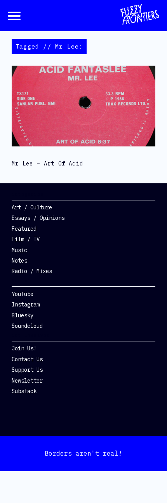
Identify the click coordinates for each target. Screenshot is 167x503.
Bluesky (22, 315)
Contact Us (27, 359)
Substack (24, 391)
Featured (24, 228)
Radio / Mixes (32, 271)
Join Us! (24, 348)
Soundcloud (27, 325)
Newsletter (27, 380)
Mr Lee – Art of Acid (47, 163)
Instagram (26, 304)
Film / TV (26, 239)
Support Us (27, 369)
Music (19, 250)
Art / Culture (32, 207)
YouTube (22, 294)
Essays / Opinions (38, 217)
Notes (19, 260)
